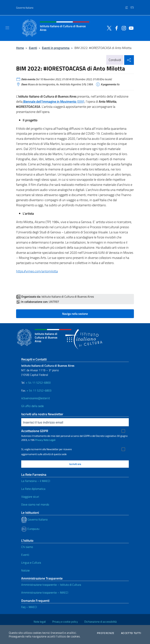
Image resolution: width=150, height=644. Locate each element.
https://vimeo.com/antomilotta (37, 271)
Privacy (39, 440)
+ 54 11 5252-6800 (38, 382)
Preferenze (106, 633)
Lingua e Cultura (31, 562)
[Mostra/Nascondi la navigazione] (7, 28)
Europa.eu (33, 529)
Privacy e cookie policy (65, 622)
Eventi (33, 47)
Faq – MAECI (29, 607)
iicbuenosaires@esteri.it (35, 398)
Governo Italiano (24, 8)
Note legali (40, 622)
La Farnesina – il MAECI (35, 481)
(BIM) (53, 101)
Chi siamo (27, 547)
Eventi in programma (56, 47)
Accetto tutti (131, 633)
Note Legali (49, 440)
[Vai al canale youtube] (130, 28)
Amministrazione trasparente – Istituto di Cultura (51, 584)
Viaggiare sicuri (30, 496)
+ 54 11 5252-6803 (39, 390)
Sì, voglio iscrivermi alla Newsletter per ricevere (46, 449)
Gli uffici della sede (32, 406)
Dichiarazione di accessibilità (100, 622)
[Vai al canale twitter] (108, 28)
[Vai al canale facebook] (115, 28)
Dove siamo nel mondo (35, 504)
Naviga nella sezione (75, 313)
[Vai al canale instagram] (123, 28)
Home (20, 47)
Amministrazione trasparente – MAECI (44, 592)
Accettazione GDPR (34, 430)
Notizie (25, 570)
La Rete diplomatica (33, 489)
